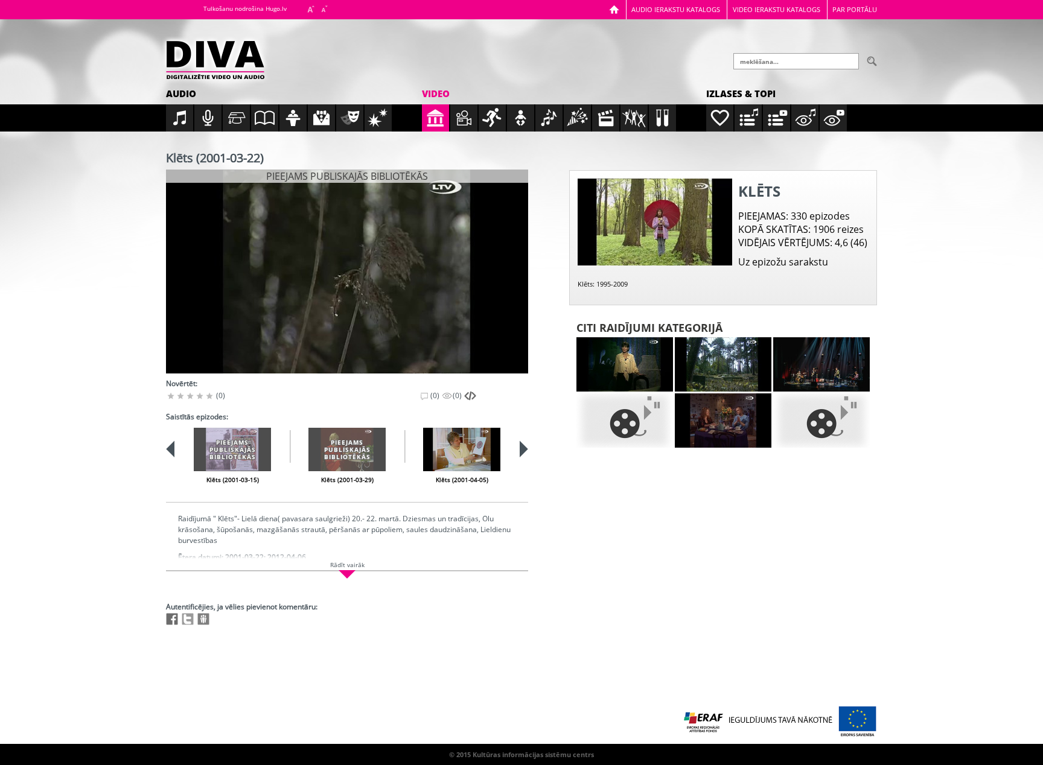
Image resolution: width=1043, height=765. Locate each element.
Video (436, 93)
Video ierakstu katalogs (776, 9)
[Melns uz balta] (624, 420)
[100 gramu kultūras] (723, 420)
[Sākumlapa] (614, 9)
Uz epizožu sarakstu (783, 261)
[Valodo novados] (821, 420)
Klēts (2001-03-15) (232, 479)
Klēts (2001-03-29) (347, 479)
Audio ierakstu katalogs (675, 9)
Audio (181, 93)
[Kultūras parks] (624, 364)
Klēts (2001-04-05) (462, 479)
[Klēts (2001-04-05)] (461, 449)
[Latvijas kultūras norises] (821, 364)
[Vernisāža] (723, 364)
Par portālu (854, 9)
